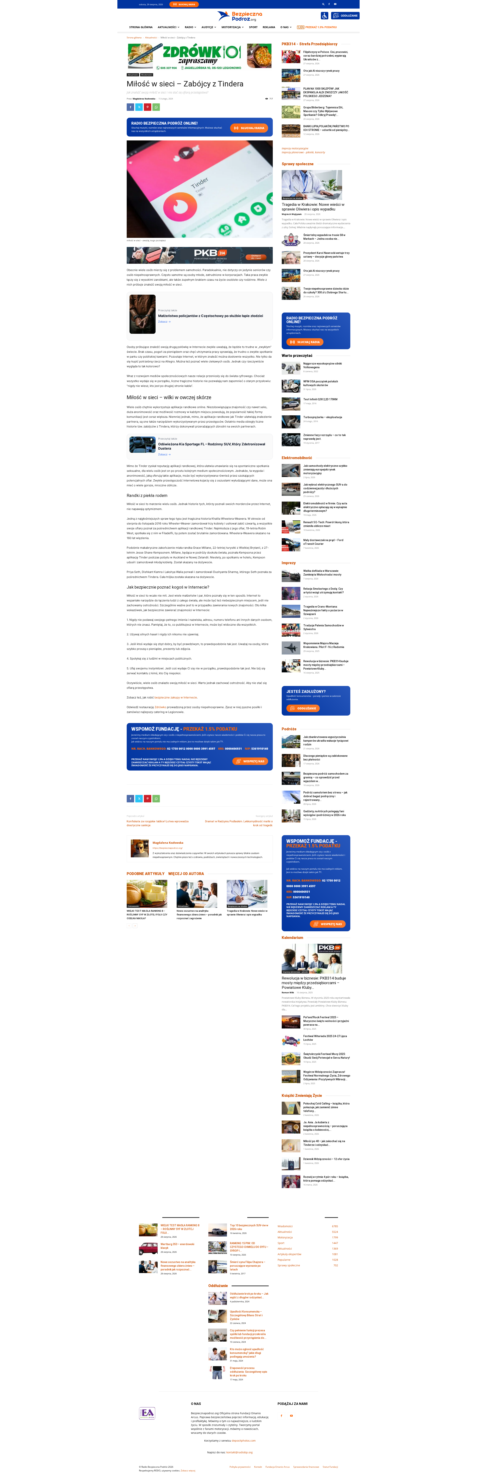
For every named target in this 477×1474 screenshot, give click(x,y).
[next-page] (135, 925)
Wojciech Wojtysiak (292, 214)
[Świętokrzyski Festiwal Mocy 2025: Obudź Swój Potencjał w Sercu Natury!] (291, 1058)
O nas (284, 27)
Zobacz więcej (188, 1470)
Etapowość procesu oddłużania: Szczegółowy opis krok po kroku (248, 1372)
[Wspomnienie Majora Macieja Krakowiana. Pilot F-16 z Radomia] (291, 647)
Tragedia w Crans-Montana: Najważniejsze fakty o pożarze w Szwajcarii (323, 610)
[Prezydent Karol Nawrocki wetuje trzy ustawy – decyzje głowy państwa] (291, 257)
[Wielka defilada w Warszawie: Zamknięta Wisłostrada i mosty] (291, 575)
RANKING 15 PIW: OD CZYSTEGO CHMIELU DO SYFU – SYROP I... (249, 1247)
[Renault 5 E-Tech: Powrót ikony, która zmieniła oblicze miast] (291, 526)
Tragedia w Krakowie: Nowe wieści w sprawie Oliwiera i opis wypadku (313, 206)
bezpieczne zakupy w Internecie (175, 697)
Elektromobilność (297, 458)
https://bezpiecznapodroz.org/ (168, 848)
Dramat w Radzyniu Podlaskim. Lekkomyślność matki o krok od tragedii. (239, 823)
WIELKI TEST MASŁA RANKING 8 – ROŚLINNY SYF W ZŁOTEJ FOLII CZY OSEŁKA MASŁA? (147, 914)
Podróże (289, 729)
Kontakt (258, 1466)
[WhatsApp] (156, 107)
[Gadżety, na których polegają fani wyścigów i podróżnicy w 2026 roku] (291, 815)
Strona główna (141, 27)
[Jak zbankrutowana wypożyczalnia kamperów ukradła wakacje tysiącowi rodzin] (291, 741)
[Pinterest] (147, 107)
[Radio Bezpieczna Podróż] (240, 16)
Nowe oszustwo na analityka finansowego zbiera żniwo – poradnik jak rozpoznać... (178, 1266)
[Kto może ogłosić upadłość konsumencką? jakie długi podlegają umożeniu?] (217, 1353)
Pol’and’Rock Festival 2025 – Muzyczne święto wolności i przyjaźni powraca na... (326, 1021)
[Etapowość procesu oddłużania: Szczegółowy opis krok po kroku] (217, 1372)
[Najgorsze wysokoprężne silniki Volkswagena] (291, 368)
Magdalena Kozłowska (144, 98)
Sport (253, 27)
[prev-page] (129, 925)
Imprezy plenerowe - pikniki (295, 972)
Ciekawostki (133, 906)
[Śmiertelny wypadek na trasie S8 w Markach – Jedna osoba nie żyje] (291, 239)
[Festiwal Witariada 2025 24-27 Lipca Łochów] (291, 1040)
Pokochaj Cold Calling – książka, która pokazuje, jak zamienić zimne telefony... (326, 1107)
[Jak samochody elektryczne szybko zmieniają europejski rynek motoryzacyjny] (291, 470)
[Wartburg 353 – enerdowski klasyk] (148, 1248)
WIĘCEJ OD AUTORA (186, 873)
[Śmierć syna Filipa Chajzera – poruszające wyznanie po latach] (217, 1266)
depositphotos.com (244, 1440)
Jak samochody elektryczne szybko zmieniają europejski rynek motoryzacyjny (325, 469)
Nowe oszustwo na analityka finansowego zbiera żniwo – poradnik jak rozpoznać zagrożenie (199, 914)
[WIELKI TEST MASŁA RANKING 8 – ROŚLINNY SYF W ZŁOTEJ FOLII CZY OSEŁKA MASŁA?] (150, 894)
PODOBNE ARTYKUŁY (146, 873)
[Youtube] (335, 4)
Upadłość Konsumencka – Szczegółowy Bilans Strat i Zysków (246, 1315)
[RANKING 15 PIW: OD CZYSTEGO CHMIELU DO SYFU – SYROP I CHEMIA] (217, 1247)
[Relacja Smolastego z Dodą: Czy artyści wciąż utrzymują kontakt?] (291, 593)
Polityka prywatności (240, 1466)
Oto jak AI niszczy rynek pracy (321, 70)
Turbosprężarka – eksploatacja (322, 417)
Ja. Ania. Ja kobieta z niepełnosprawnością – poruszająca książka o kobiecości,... (325, 1126)
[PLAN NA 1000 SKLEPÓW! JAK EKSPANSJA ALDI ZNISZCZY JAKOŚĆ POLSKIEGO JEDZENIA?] (291, 93)
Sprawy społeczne (298, 164)
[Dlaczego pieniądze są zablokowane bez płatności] (291, 760)
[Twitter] (139, 107)
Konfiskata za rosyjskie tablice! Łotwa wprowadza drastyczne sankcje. (158, 823)
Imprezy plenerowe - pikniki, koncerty (303, 152)
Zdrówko (160, 707)
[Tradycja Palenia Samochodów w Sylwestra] (291, 630)
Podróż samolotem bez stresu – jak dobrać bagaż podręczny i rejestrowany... (325, 796)
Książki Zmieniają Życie (302, 1095)
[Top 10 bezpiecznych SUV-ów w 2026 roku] (217, 1230)
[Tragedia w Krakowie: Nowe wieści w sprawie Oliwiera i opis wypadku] (250, 894)
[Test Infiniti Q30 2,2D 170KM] (291, 403)
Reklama (269, 27)
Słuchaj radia (252, 128)
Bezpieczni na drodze (237, 906)
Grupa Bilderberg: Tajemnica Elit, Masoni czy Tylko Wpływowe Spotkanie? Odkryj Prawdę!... (323, 111)
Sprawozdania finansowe (306, 1466)
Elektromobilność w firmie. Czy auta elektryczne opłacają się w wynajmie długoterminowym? (325, 507)
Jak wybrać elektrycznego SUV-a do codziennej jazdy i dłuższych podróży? (325, 488)
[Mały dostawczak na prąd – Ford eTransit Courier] (291, 544)
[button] (323, 4)
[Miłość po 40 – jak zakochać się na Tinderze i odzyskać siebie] (291, 1145)
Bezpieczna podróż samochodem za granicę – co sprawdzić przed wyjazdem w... (325, 777)
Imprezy (289, 563)
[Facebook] (329, 4)
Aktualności (167, 27)
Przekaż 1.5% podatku (321, 27)
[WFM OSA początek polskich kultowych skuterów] (291, 386)
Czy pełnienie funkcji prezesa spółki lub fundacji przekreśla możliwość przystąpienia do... (248, 1334)
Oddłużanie (306, 708)
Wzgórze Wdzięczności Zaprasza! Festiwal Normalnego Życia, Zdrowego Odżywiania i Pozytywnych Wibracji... (326, 1075)
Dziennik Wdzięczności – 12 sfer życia (326, 1159)
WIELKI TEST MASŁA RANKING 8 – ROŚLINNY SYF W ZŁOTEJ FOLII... (180, 1229)
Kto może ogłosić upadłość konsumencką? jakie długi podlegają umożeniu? (247, 1353)
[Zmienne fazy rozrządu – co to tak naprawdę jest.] (291, 439)
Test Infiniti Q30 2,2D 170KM (320, 399)
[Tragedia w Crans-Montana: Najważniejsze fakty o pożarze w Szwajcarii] (291, 611)
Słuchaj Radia (187, 4)
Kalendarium (292, 937)
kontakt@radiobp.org (239, 1452)
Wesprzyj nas (253, 761)
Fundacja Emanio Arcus (278, 1466)
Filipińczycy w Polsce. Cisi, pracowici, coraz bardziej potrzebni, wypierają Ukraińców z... (325, 55)
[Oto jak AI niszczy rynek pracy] (291, 75)
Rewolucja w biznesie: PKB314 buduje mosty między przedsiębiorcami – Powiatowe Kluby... (325, 665)
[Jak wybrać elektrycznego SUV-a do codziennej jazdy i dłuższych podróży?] (291, 489)
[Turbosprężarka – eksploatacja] (291, 421)
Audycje (207, 27)
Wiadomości (146, 74)
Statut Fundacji (330, 1466)
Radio (189, 27)
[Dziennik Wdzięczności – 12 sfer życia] (291, 1163)
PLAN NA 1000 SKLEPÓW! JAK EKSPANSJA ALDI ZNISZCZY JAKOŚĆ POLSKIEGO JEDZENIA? (325, 92)
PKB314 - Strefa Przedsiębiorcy (309, 44)
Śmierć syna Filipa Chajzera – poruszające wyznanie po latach (247, 1266)
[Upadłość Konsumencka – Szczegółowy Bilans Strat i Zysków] (217, 1316)
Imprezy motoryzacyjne (295, 148)
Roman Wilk (288, 992)
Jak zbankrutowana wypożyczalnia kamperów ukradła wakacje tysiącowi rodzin (325, 741)
